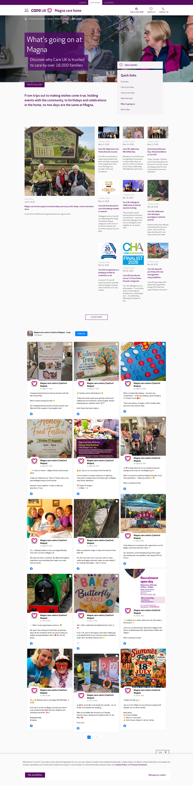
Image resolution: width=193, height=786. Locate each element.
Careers (83, 3)
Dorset (50, 19)
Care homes (95, 3)
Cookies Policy (121, 765)
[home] (26, 19)
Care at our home (128, 93)
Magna (67, 19)
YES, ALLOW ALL (35, 775)
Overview (125, 82)
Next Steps (125, 109)
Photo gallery (34, 85)
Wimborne (58, 19)
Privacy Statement (139, 765)
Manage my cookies (157, 775)
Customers (109, 3)
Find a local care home (37, 19)
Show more (96, 317)
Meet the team (127, 98)
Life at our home (127, 87)
